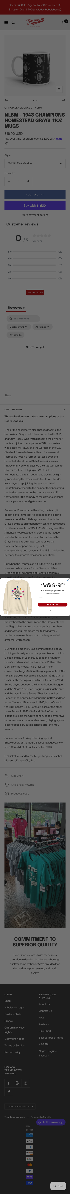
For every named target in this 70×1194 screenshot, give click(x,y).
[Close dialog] (68, 580)
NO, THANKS (52, 610)
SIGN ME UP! (52, 605)
